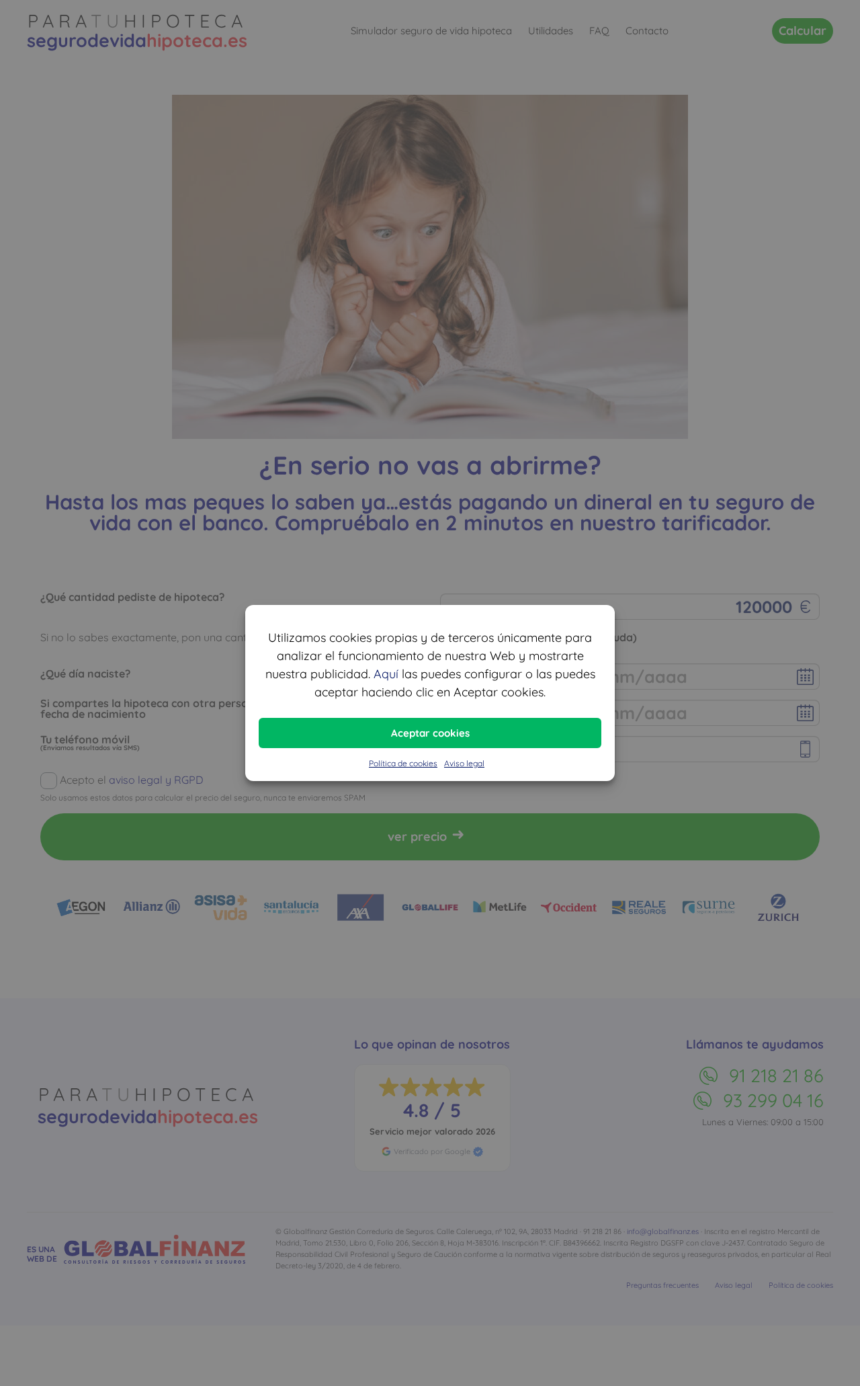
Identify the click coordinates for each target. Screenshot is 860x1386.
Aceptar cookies (430, 733)
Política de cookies (403, 763)
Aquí (386, 674)
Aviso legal (464, 763)
